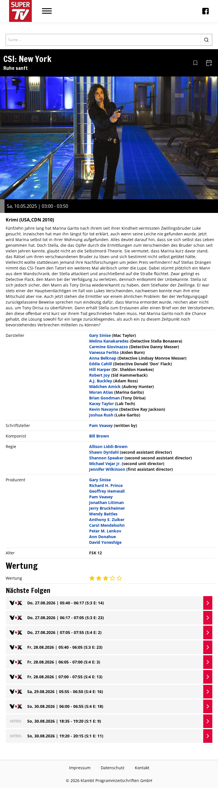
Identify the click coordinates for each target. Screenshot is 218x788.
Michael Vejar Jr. (105, 463)
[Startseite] (20, 10)
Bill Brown (99, 436)
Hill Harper (99, 369)
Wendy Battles (103, 514)
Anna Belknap (102, 358)
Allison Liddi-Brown (108, 446)
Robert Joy (99, 375)
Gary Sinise (100, 335)
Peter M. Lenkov (105, 531)
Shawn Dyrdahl (104, 452)
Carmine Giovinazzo (108, 346)
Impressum (80, 767)
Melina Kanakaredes (109, 341)
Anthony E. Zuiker (106, 519)
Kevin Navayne (103, 409)
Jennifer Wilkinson (107, 469)
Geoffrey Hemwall (107, 491)
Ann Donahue (102, 536)
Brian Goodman (104, 398)
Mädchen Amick (105, 386)
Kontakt (142, 767)
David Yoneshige (105, 542)
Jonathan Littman (106, 502)
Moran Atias (101, 392)
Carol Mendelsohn (107, 525)
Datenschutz (113, 767)
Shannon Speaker (106, 458)
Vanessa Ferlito (104, 352)
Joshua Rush (101, 415)
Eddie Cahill (100, 363)
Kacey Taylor (101, 403)
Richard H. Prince (106, 485)
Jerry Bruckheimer (107, 508)
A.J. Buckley (100, 380)
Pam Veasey (101, 425)
